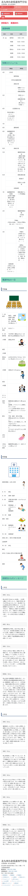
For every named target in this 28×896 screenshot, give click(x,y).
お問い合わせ (21, 7)
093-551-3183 (13, 871)
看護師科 (20, 13)
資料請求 (16, 883)
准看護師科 (7, 13)
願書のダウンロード (7, 7)
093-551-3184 (11, 869)
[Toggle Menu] (3, 17)
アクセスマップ (5, 879)
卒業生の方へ (22, 877)
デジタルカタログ (6, 885)
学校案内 (19, 875)
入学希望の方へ (5, 877)
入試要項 (14, 877)
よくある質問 (7, 9)
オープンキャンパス (17, 885)
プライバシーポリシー (21, 9)
